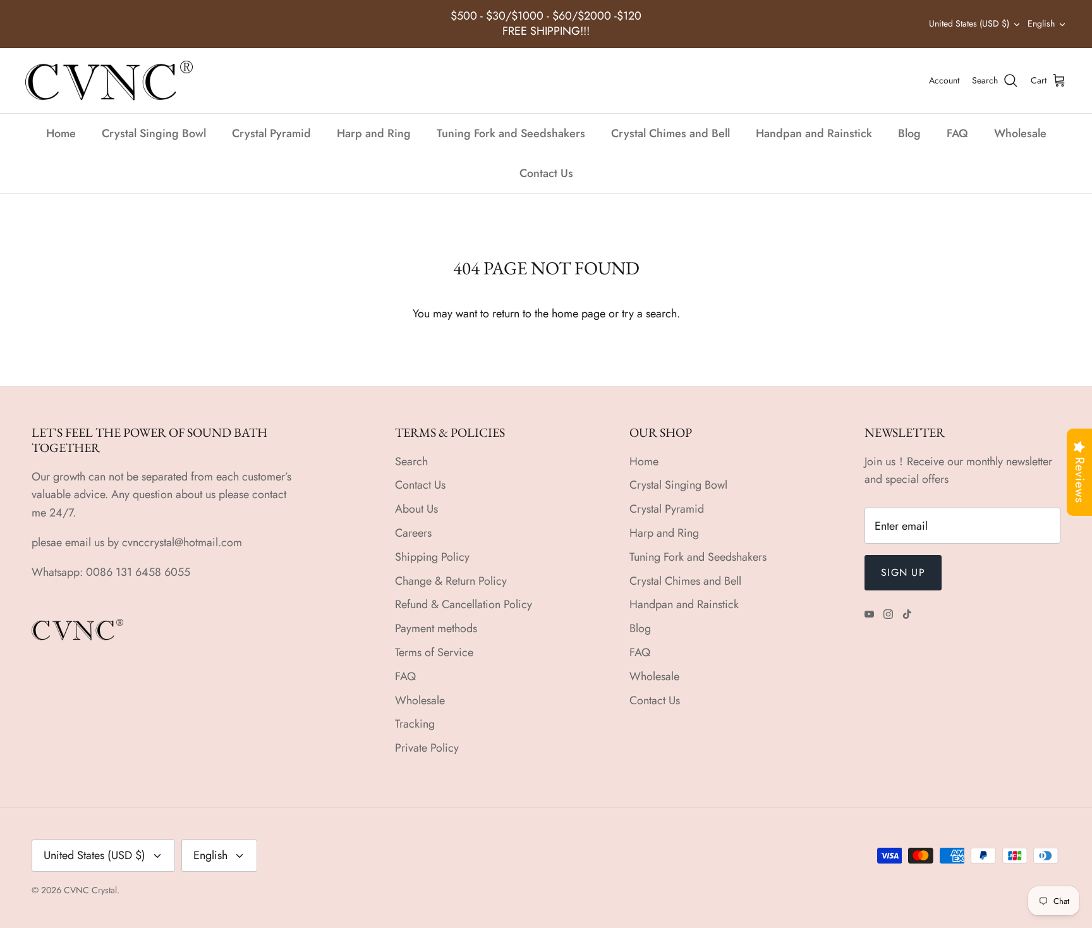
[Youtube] (869, 614)
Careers (413, 533)
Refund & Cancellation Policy (463, 604)
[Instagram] (888, 614)
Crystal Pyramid (271, 133)
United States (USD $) (969, 23)
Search (411, 461)
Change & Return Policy (451, 581)
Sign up (903, 572)
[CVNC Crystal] (109, 81)
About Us (416, 509)
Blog (909, 133)
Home (61, 133)
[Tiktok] (907, 614)
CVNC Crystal (90, 890)
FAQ (957, 133)
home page (578, 313)
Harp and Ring (374, 133)
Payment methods (436, 628)
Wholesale (1020, 133)
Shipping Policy (432, 557)
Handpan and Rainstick (814, 133)
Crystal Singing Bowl (154, 133)
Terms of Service (434, 652)
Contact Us (546, 173)
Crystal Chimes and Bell (670, 133)
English (1041, 23)
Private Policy (427, 748)
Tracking (415, 724)
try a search (649, 313)
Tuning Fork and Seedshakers (511, 133)
